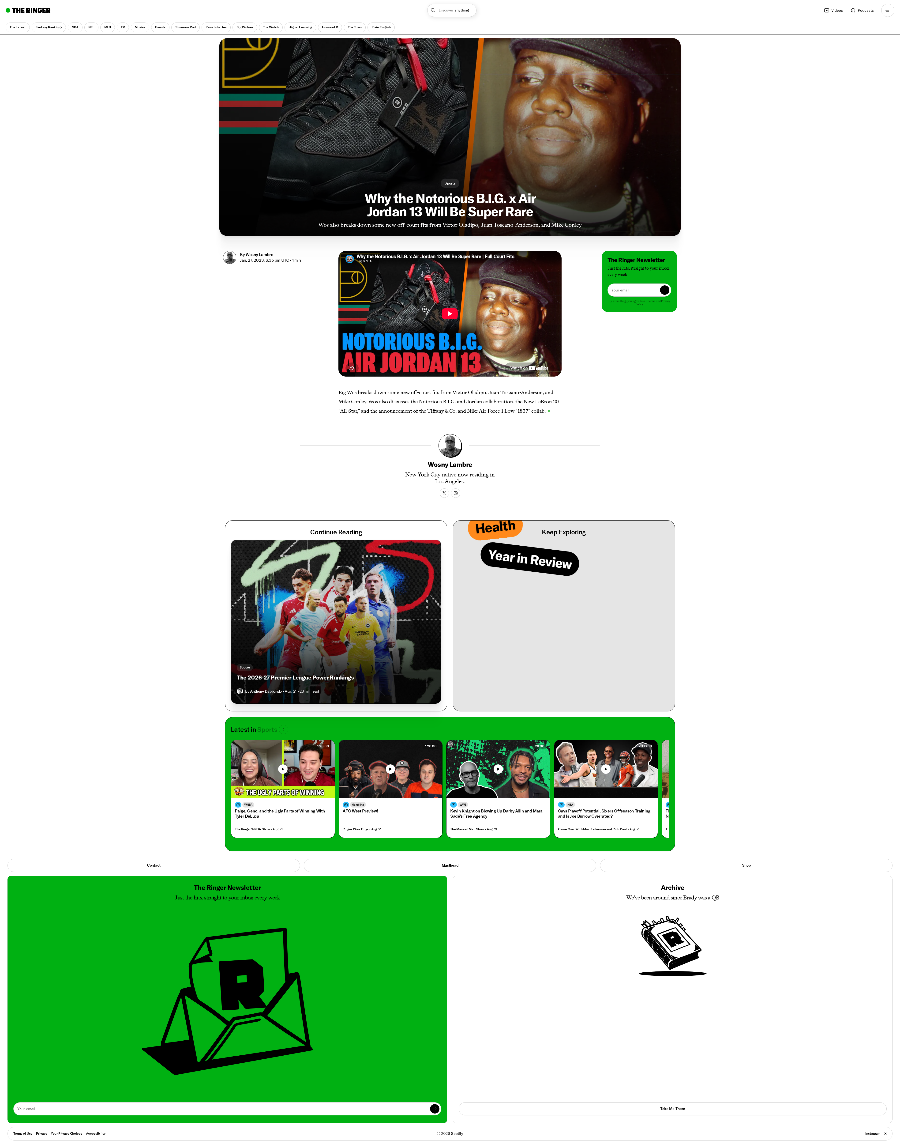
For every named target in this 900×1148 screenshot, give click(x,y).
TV (123, 27)
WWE (463, 804)
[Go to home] (28, 10)
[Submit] (664, 290)
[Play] (283, 769)
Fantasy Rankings (49, 27)
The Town (355, 27)
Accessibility (95, 1133)
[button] (452, 10)
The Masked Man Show (467, 829)
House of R (330, 27)
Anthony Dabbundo (266, 691)
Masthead (450, 865)
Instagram (873, 1133)
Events (160, 27)
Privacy (41, 1133)
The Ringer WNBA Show (252, 829)
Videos (837, 10)
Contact (154, 865)
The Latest (18, 27)
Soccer (245, 667)
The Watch (271, 27)
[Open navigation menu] (887, 10)
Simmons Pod (185, 27)
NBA (75, 27)
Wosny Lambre (259, 254)
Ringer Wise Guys (356, 829)
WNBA (248, 804)
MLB (107, 27)
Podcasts (866, 10)
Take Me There (672, 1108)
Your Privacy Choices (66, 1134)
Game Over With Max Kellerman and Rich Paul (592, 829)
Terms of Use (22, 1133)
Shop (746, 865)
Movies (140, 27)
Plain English (381, 27)
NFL (91, 27)
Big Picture (244, 27)
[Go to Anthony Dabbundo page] (240, 691)
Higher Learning (300, 27)
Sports (449, 183)
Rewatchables (216, 27)
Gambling (358, 804)
